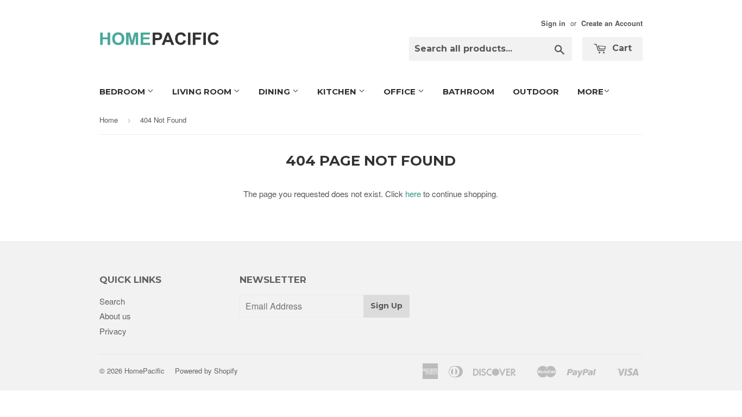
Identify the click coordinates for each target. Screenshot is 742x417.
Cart (620, 48)
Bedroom (123, 91)
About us (115, 315)
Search (112, 301)
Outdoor (536, 91)
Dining (275, 91)
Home (108, 120)
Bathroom (468, 91)
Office (400, 91)
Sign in (553, 23)
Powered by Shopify (206, 370)
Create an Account (612, 23)
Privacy (113, 331)
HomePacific (144, 370)
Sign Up (386, 306)
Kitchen (338, 91)
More (590, 91)
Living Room (203, 91)
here (413, 193)
